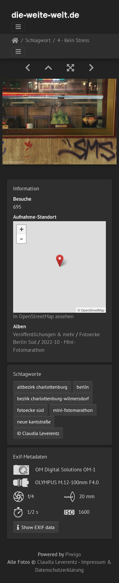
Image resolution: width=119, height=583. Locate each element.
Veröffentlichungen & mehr (43, 334)
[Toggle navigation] (18, 26)
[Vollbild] (70, 67)
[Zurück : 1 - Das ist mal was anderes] (28, 67)
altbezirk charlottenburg (42, 387)
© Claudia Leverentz (38, 433)
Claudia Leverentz (57, 562)
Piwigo (73, 554)
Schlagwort (38, 41)
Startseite (15, 41)
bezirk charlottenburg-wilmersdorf (53, 398)
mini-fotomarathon (73, 410)
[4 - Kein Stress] (59, 260)
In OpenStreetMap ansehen (43, 316)
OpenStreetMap (92, 310)
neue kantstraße (34, 422)
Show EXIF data (37, 527)
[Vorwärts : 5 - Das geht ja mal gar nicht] (91, 67)
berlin (83, 387)
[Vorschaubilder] (49, 67)
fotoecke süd (30, 410)
